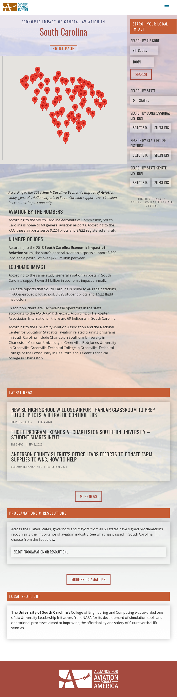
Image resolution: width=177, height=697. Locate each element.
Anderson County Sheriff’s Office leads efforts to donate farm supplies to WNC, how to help (81, 456)
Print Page (63, 48)
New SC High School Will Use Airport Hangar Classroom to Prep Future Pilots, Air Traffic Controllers (83, 412)
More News (88, 496)
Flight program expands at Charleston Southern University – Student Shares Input (80, 434)
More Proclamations (88, 579)
